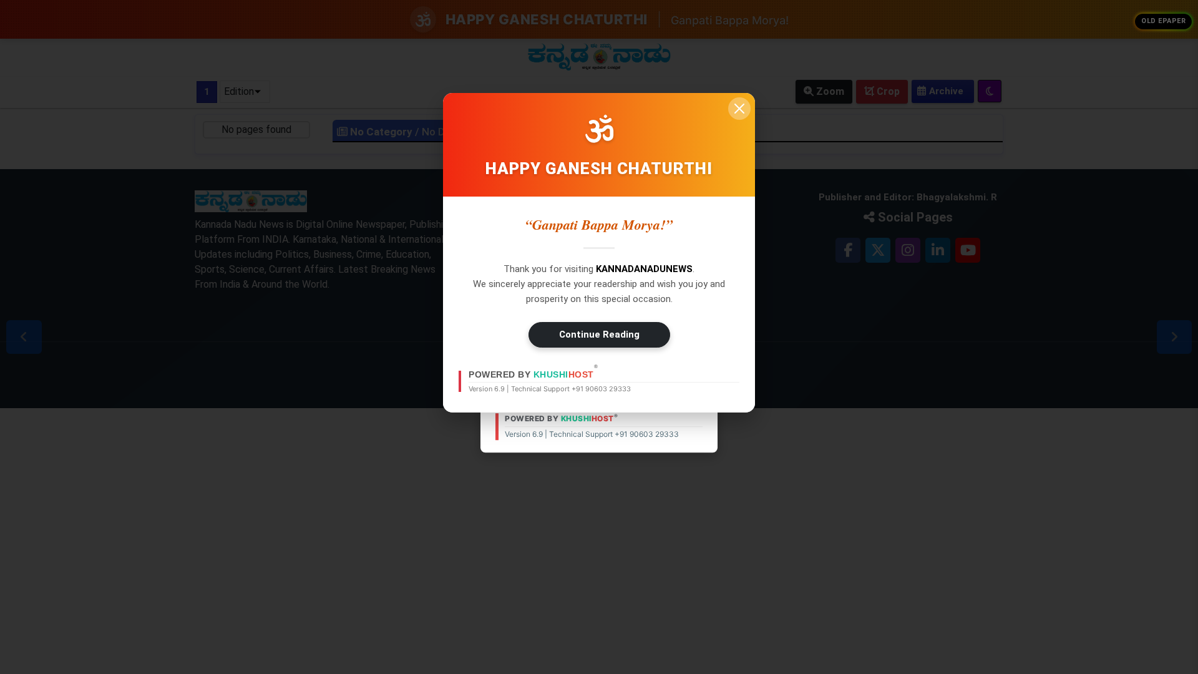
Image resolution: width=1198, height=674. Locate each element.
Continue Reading (599, 334)
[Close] (739, 108)
